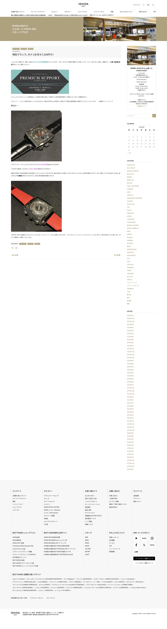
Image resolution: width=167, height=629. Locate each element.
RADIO (87, 546)
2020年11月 (130, 427)
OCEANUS (130, 243)
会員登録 (136, 496)
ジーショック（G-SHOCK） (62, 590)
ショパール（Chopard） (127, 579)
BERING (129, 177)
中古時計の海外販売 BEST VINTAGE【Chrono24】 (58, 554)
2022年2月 (130, 382)
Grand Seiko (131, 204)
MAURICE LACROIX (133, 225)
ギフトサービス (90, 513)
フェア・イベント (132, 282)
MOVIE (87, 543)
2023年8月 (130, 327)
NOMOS (129, 234)
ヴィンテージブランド (38, 12)
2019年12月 (130, 460)
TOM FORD (130, 274)
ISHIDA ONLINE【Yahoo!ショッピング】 (55, 540)
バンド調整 (88, 521)
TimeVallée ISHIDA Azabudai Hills (23, 546)
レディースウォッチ (133, 285)
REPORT (87, 551)
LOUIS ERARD (131, 222)
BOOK (87, 540)
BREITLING (130, 180)
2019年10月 (130, 466)
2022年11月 (130, 355)
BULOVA (129, 183)
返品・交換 (88, 510)
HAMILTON (130, 213)
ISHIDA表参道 (17, 540)
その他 (46, 524)
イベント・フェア (99, 12)
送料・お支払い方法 (91, 498)
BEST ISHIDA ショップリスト (24, 532)
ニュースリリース (114, 549)
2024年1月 (130, 315)
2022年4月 (130, 376)
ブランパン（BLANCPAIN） (84, 579)
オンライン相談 (114, 501)
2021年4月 (130, 412)
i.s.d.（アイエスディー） (51, 521)
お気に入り (143, 4)
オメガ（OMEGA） (43, 582)
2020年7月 (130, 439)
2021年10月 (130, 394)
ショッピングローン (91, 501)
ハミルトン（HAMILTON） (45, 590)
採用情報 (112, 551)
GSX (128, 207)
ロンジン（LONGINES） (57, 587)
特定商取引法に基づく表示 (19, 598)
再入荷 (129, 295)
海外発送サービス (90, 518)
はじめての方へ (90, 496)
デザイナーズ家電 (49, 516)
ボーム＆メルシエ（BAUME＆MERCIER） (24, 590)
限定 (128, 304)
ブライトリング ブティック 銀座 (22, 551)
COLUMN (88, 549)
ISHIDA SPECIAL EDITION (51, 507)
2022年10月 (130, 358)
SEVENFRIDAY (131, 255)
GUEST (87, 554)
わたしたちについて (126, 12)
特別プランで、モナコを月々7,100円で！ (33, 54)
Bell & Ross (130, 174)
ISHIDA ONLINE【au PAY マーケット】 (55, 543)
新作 (128, 298)
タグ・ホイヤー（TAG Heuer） (135, 582)
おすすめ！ (23, 49)
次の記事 (117, 255)
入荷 (128, 292)
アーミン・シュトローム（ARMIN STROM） (120, 585)
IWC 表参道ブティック (19, 557)
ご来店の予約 (113, 498)
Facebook (12, 247)
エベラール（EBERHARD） (120, 587)
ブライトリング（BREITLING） (58, 582)
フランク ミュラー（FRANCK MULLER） (24, 582)
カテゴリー (68, 12)
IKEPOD (129, 216)
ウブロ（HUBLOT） (107, 582)
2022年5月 (130, 373)
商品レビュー (137, 501)
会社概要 (112, 540)
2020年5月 (130, 445)
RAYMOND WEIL (132, 249)
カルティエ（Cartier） (19, 579)
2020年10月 (130, 430)
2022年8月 (130, 364)
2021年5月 (130, 409)
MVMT (129, 231)
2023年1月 (130, 349)
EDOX (128, 192)
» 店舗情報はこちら (141, 106)
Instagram (16, 247)
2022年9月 (130, 361)
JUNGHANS (130, 219)
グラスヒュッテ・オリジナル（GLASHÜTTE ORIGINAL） (68, 585)
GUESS (129, 210)
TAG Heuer (16, 49)
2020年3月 (130, 451)
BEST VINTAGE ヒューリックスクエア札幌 (25, 566)
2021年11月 (130, 391)
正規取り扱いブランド (18, 12)
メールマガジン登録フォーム (144, 558)
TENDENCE (130, 267)
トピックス (16, 510)
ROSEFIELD (130, 252)
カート (148, 4)
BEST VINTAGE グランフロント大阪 (23, 563)
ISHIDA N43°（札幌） (18, 543)
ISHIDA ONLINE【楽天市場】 (52, 537)
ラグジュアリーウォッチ (51, 496)
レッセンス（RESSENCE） (42, 587)
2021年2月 (130, 418)
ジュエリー (54, 12)
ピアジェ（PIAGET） (44, 585)
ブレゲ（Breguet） (69, 579)
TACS (128, 261)
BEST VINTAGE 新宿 (18, 560)
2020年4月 (130, 448)
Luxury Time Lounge (19, 549)
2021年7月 (130, 403)
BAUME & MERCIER (133, 171)
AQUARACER (131, 165)
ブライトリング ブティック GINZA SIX (24, 554)
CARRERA (130, 189)
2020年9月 (130, 433)
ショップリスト (82, 12)
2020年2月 (130, 454)
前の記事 (15, 255)
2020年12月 (130, 424)
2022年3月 (130, 379)
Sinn (128, 258)
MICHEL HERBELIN (132, 228)
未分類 (129, 301)
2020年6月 (130, 442)
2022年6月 (130, 370)
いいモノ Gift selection (51, 513)
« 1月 (129, 153)
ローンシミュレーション (92, 504)
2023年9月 (130, 324)
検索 (153, 4)
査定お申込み (113, 507)
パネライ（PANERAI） (75, 582)
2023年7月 (130, 330)
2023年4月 (130, 339)
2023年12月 (130, 318)
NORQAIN (130, 240)
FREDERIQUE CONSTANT (134, 198)
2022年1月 (130, 385)
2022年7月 (130, 367)
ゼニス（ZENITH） (120, 582)
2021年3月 (130, 415)
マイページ (136, 5)
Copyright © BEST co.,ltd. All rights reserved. (144, 613)
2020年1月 (130, 457)
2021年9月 (130, 397)
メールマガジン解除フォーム (144, 563)
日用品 (46, 518)
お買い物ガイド (91, 491)
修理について (89, 524)
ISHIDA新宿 (16, 537)
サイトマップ (51, 598)
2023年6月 (130, 333)
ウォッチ (46, 498)
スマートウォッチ (49, 501)
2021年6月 (130, 406)
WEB (86, 537)
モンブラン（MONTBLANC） (74, 587)
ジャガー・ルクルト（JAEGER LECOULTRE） (106, 579)
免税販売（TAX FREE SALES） (93, 516)
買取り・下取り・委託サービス (118, 504)
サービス (112, 543)
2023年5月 (130, 336)
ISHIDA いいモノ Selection (52, 510)
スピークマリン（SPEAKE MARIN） (23, 587)
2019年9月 (130, 469)
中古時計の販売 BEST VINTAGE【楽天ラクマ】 (57, 551)
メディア (88, 532)
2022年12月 (130, 352)
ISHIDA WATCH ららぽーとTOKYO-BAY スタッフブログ (71, 15)
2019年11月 (130, 463)
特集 (112, 12)
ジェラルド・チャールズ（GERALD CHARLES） (97, 587)
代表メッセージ (114, 537)
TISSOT (129, 270)
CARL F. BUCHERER (133, 186)
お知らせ (30, 49)
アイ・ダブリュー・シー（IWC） (91, 582)
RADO (129, 246)
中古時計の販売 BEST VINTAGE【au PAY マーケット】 (59, 549)
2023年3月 (130, 342)
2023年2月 (130, 346)
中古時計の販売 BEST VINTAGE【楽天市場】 (56, 546)
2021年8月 (130, 400)
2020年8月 (130, 436)
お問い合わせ (143, 12)
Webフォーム (16, 101)
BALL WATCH (131, 168)
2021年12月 (130, 388)
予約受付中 (130, 289)
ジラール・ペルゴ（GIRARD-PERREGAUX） (25, 585)
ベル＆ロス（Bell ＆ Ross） (138, 587)
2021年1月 (130, 421)
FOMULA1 (130, 195)
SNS (154, 12)
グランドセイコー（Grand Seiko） (96, 585)
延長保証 (87, 507)
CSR (110, 546)
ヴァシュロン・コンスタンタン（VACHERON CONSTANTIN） (44, 579)
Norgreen (130, 237)
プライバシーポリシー (37, 598)
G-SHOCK (130, 201)
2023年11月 (130, 321)
